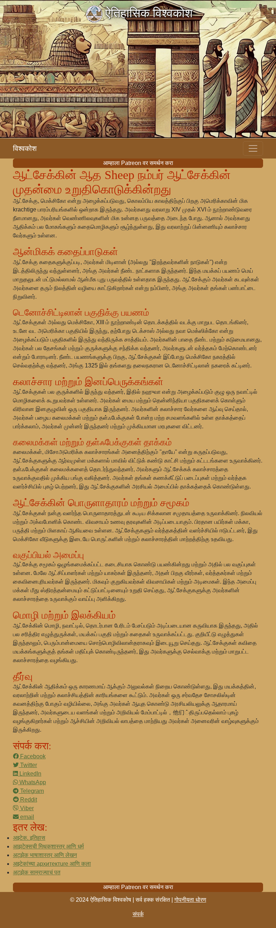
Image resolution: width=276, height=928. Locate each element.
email (26, 817)
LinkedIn (29, 774)
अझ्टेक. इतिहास (29, 838)
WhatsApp (32, 782)
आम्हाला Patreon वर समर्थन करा (138, 163)
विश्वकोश (25, 148)
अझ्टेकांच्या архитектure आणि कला (52, 864)
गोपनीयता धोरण (190, 900)
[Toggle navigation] (253, 148)
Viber (26, 808)
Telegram (31, 791)
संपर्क (138, 914)
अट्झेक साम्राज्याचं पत (36, 872)
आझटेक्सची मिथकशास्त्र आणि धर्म (48, 846)
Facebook (32, 756)
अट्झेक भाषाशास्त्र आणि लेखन (45, 855)
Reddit (28, 800)
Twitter (28, 765)
